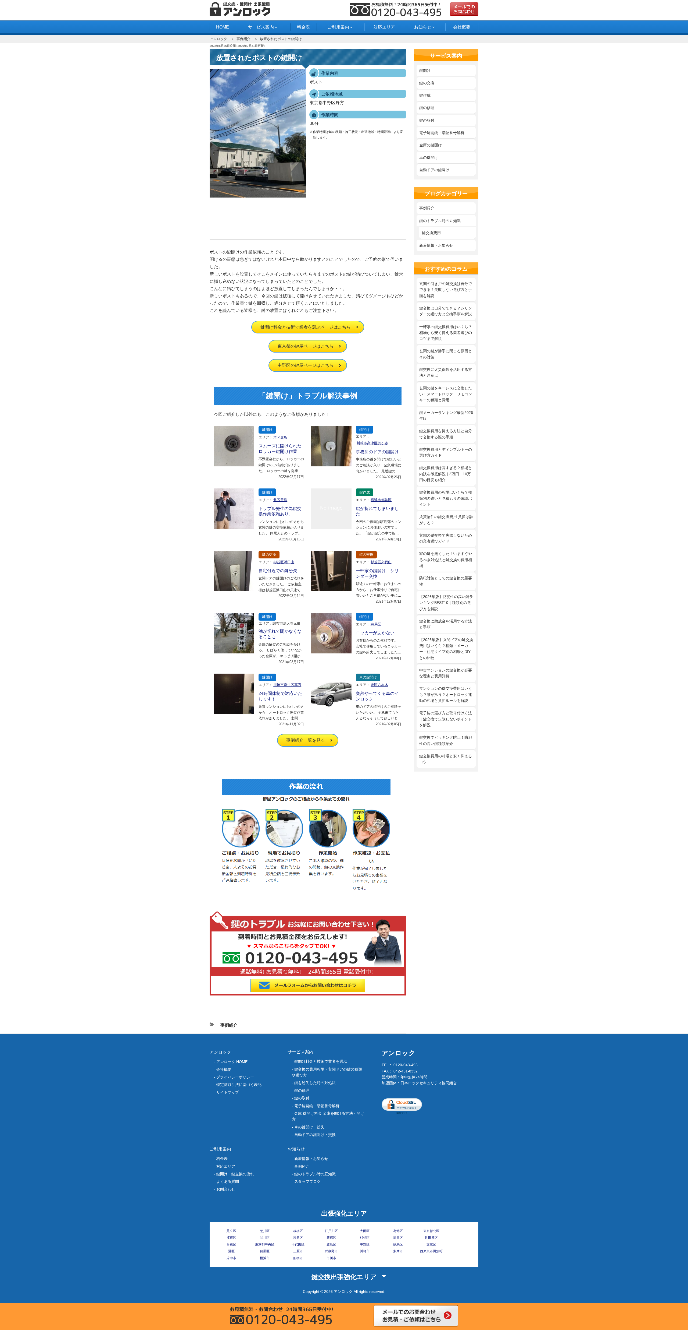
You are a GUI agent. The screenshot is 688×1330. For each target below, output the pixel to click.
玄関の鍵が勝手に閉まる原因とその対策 (445, 354)
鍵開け (267, 430)
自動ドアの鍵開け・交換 (315, 1134)
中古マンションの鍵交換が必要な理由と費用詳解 (445, 673)
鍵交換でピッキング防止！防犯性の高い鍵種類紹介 (445, 740)
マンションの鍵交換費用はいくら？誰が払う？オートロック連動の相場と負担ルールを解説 (445, 694)
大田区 (365, 1231)
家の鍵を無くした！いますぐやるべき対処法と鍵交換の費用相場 (445, 559)
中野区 (365, 1244)
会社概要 (461, 27)
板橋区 (298, 1231)
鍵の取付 (426, 120)
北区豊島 (280, 500)
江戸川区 (331, 1231)
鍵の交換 (269, 555)
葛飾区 (398, 1231)
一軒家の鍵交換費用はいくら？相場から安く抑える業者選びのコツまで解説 (445, 333)
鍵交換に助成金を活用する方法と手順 (445, 624)
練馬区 (376, 624)
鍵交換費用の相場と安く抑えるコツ (445, 759)
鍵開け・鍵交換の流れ (235, 1174)
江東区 (231, 1238)
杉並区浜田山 (283, 562)
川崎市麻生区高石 (287, 685)
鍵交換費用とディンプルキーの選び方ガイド (445, 452)
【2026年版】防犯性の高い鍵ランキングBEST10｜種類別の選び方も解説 (446, 602)
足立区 (231, 1231)
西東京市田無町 (431, 1251)
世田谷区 (431, 1238)
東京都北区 (431, 1231)
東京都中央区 (264, 1244)
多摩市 (398, 1251)
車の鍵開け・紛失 (309, 1127)
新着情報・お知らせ (436, 245)
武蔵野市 (331, 1251)
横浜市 (265, 1258)
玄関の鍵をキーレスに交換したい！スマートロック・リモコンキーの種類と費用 (445, 394)
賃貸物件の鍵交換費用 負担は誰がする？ (446, 520)
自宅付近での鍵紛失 (278, 570)
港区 (231, 1251)
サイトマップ (227, 1092)
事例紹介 (243, 39)
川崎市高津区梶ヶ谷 (372, 443)
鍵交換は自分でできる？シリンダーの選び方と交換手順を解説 (445, 311)
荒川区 (265, 1231)
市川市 (331, 1258)
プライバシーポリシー (235, 1077)
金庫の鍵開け (430, 145)
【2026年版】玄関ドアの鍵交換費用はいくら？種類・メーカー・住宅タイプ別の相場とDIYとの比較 (446, 649)
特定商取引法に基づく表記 (238, 1084)
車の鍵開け (368, 677)
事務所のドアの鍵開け (377, 451)
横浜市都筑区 (381, 500)
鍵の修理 (426, 107)
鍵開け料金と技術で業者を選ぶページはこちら (305, 327)
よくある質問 (227, 1181)
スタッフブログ (307, 1181)
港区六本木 (379, 685)
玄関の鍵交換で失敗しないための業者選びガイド (445, 538)
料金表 (303, 27)
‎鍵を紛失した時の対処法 (315, 1083)
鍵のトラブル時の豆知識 (440, 221)
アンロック (218, 39)
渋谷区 (298, 1238)
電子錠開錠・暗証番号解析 (441, 133)
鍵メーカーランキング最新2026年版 (446, 415)
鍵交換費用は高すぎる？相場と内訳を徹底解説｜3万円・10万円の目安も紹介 (445, 474)
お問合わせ (225, 1189)
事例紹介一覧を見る (305, 740)
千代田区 (298, 1244)
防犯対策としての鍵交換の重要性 (445, 581)
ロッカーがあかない (375, 633)
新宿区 (331, 1238)
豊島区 (331, 1244)
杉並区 (365, 1238)
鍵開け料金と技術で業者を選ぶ (320, 1061)
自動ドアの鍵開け (434, 170)
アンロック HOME (232, 1062)
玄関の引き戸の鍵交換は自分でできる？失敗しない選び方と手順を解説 (445, 290)
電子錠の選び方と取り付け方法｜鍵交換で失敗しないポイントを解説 (445, 719)
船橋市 (298, 1258)
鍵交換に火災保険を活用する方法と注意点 (445, 372)
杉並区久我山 (381, 562)
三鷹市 (298, 1251)
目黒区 (265, 1251)
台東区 (231, 1244)
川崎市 (365, 1251)
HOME (222, 27)
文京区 (431, 1244)
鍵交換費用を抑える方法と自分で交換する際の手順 (445, 434)
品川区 (265, 1238)
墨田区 (398, 1238)
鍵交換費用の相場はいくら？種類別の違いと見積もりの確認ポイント (445, 498)
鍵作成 (364, 492)
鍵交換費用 (431, 233)
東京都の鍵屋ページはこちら (306, 346)
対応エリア (384, 27)
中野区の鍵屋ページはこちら (306, 365)
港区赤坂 (280, 437)
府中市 (231, 1258)
